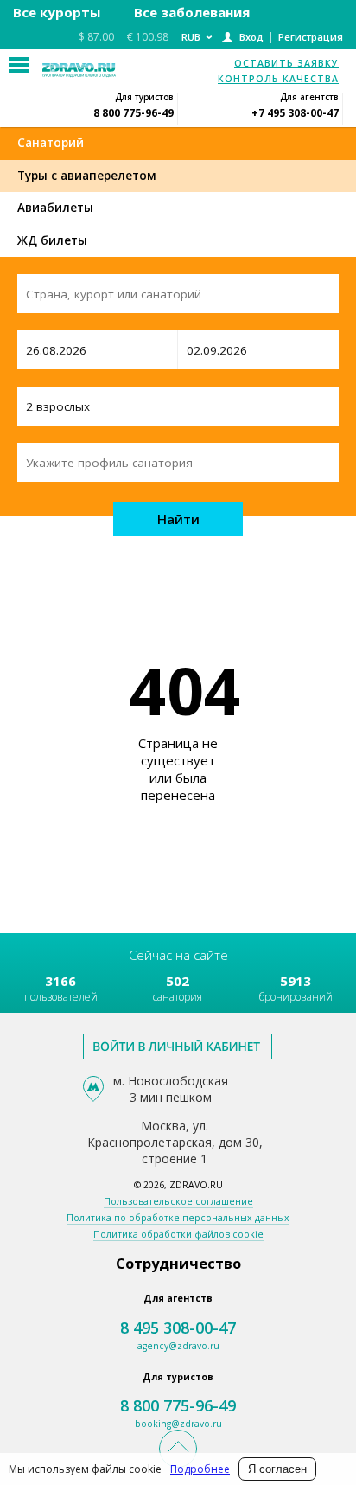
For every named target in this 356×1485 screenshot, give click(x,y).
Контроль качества (278, 79)
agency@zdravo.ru (178, 1346)
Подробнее (200, 1469)
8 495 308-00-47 (178, 1327)
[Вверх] (178, 1449)
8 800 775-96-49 (133, 113)
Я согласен (277, 1469)
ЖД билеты (52, 240)
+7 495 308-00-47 (295, 113)
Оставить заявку (286, 63)
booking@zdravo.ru (178, 1424)
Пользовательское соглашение (178, 1201)
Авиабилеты (55, 207)
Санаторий (50, 142)
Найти (178, 519)
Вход (251, 36)
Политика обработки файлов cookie (178, 1234)
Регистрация (310, 36)
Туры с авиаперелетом (86, 175)
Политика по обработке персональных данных (178, 1218)
